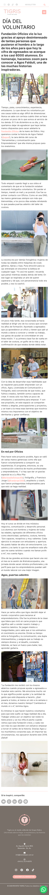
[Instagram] (5, 5)
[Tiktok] (13, 5)
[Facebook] (17, 5)
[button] (44, 12)
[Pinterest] (9, 5)
